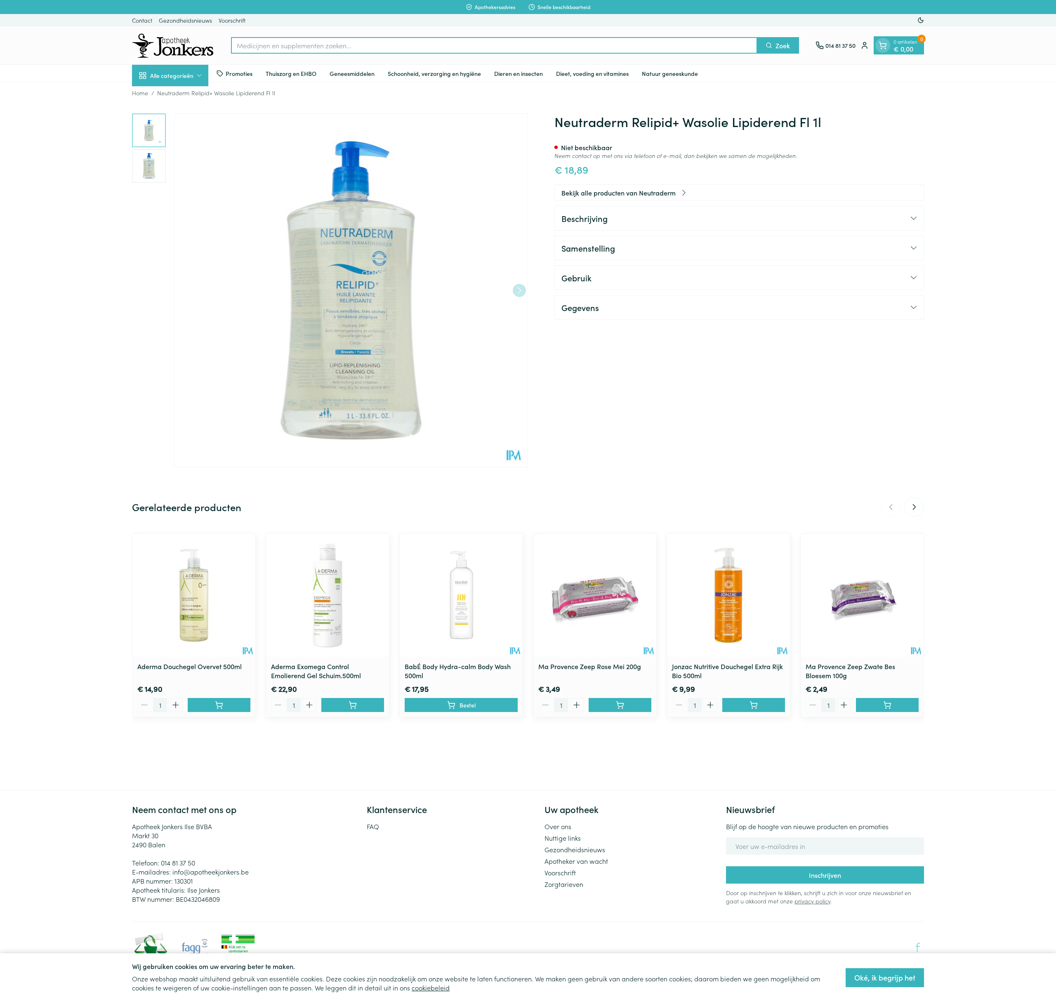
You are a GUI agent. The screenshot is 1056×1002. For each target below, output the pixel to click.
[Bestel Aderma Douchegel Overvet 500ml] (219, 705)
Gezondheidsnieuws (185, 20)
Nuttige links (562, 837)
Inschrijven (825, 874)
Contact (142, 20)
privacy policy (812, 901)
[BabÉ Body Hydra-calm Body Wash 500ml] (461, 595)
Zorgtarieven (563, 884)
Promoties (239, 73)
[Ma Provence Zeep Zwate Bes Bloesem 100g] (862, 595)
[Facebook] (918, 947)
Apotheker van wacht (576, 860)
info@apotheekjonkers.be (210, 871)
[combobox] (494, 45)
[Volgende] (519, 290)
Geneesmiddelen (352, 73)
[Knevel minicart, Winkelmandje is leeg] (882, 45)
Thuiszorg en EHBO (291, 73)
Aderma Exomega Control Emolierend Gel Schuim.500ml (316, 671)
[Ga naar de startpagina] (173, 45)
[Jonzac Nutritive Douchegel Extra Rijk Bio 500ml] (728, 595)
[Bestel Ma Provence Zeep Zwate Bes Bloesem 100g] (887, 705)
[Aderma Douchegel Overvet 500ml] (193, 595)
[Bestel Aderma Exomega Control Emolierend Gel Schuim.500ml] (352, 705)
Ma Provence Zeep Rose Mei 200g (589, 666)
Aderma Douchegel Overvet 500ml (189, 666)
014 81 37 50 (178, 862)
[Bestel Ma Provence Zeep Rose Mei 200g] (620, 705)
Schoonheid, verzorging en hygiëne (434, 73)
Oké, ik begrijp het (884, 977)
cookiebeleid (431, 987)
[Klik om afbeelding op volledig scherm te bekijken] (351, 290)
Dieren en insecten (518, 73)
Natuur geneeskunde (670, 73)
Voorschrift (232, 20)
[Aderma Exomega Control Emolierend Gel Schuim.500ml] (327, 595)
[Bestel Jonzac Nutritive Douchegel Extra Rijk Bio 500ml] (753, 705)
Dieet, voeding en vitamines (592, 73)
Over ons (557, 826)
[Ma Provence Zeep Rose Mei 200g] (594, 595)
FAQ (373, 826)
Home (140, 93)
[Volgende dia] (914, 507)
